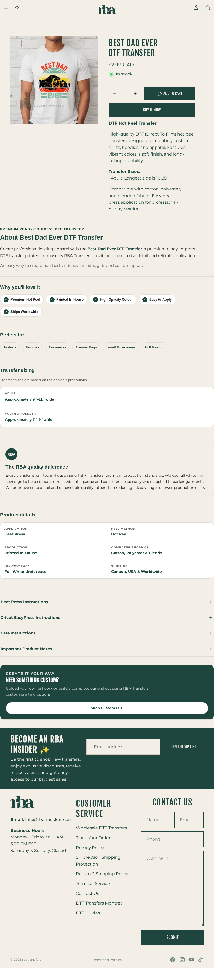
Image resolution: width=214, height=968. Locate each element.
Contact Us (87, 893)
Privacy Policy (90, 847)
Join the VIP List (183, 746)
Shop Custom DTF (107, 708)
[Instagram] (182, 960)
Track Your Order (93, 837)
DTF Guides (88, 912)
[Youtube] (191, 960)
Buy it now (152, 109)
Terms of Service (93, 883)
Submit (173, 937)
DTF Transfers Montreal (100, 903)
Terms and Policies (107, 960)
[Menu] (6, 8)
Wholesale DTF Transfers (101, 827)
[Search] (17, 8)
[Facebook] (173, 960)
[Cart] (207, 8)
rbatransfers (31, 959)
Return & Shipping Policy (102, 873)
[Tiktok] (200, 960)
